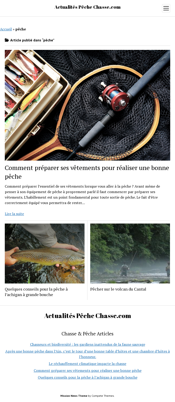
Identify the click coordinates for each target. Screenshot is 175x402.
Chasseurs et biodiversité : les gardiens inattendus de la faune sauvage (87, 344)
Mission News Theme (73, 395)
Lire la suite (14, 213)
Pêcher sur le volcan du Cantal (118, 289)
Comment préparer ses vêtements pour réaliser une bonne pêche (88, 370)
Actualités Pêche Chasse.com (87, 7)
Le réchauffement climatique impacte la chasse (87, 363)
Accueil (6, 29)
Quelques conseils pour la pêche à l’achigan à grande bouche (36, 291)
